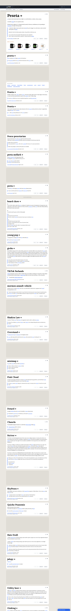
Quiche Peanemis (9, 513)
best (9, 157)
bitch (16, 29)
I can (9, 564)
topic (14, 334)
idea (33, 337)
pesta (35, 85)
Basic (8, 58)
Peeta (25, 85)
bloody (20, 262)
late (21, 237)
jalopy (8, 566)
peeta (8, 193)
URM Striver (12, 466)
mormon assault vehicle (10, 295)
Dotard (8, 415)
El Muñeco (11, 38)
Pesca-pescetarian (10, 149)
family (43, 288)
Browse (14, 9)
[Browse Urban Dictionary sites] (9, 7)
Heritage (21, 9)
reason (23, 94)
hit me (13, 427)
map (9, 363)
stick (32, 217)
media (19, 508)
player (20, 366)
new (24, 379)
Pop (27, 252)
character (12, 157)
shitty (9, 561)
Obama (12, 463)
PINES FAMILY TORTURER (16, 279)
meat (20, 138)
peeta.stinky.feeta (16, 86)
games (18, 188)
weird (22, 275)
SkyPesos (8, 498)
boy (11, 188)
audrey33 (11, 193)
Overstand (8, 339)
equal (19, 58)
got (16, 459)
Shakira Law (9, 325)
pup (17, 240)
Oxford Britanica (12, 115)
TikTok (8, 273)
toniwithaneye (13, 386)
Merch (46, 38)
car (10, 561)
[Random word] (59, 7)
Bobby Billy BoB (16, 149)
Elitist (18, 94)
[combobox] (37, 7)
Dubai (22, 322)
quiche (14, 511)
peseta (8, 63)
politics (16, 455)
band (24, 261)
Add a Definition (56, 9)
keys (20, 205)
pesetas (8, 85)
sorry (17, 144)
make (27, 411)
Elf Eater (12, 339)
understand (10, 334)
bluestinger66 (12, 63)
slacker (8, 440)
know (13, 161)
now (18, 262)
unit (14, 58)
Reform (19, 320)
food (12, 225)
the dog (12, 242)
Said (24, 275)
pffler (12, 552)
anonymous (12, 415)
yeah (10, 162)
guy (12, 383)
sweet (14, 158)
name (13, 21)
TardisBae (12, 429)
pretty (16, 383)
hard (9, 492)
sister (25, 337)
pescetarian (14, 85)
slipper (29, 424)
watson (11, 566)
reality (27, 381)
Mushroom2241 (15, 513)
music (44, 251)
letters (12, 110)
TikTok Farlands (9, 279)
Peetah (43, 85)
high (8, 594)
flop (34, 424)
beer (10, 590)
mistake (37, 320)
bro (21, 277)
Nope (13, 598)
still (26, 190)
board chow (9, 228)
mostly (12, 363)
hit (25, 28)
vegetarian (17, 140)
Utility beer (9, 601)
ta (23, 112)
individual (12, 411)
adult (17, 237)
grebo (8, 264)
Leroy (9, 337)
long (18, 411)
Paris (23, 495)
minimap (8, 370)
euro (29, 60)
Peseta (8, 38)
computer (30, 206)
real (14, 537)
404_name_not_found (14, 498)
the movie (21, 511)
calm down (30, 413)
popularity (9, 25)
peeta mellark (9, 164)
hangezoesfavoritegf (15, 164)
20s (27, 237)
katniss (25, 188)
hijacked (20, 190)
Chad (16, 545)
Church (11, 293)
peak (34, 508)
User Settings (62, 9)
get (17, 413)
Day (16, 293)
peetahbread (9, 86)
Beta (32, 444)
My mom (10, 427)
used (18, 60)
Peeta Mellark (19, 85)
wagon (18, 288)
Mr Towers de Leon (13, 100)
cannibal (24, 144)
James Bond (14, 564)
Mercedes (32, 98)
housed (30, 109)
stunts (18, 564)
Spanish (11, 60)
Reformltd (13, 325)
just (12, 240)
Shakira (27, 322)
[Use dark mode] (64, 7)
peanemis (17, 511)
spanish (18, 110)
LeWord (12, 370)
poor (44, 491)
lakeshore (13, 601)
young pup (8, 242)
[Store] (62, 7)
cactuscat (11, 264)
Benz (35, 98)
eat (16, 138)
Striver (8, 466)
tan (12, 98)
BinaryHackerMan (14, 228)
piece (21, 508)
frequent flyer (26, 491)
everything (22, 363)
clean (16, 217)
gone (29, 446)
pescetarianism (30, 85)
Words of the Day (9, 9)
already (9, 546)
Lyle (41, 597)
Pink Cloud (8, 386)
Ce (22, 112)
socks (33, 36)
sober (45, 379)
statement (18, 334)
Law (15, 320)
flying (27, 424)
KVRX (16, 295)
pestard (39, 85)
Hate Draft (8, 552)
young (15, 240)
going (14, 413)
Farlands (19, 277)
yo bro (9, 161)
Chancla (8, 429)
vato (12, 112)
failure (29, 447)
